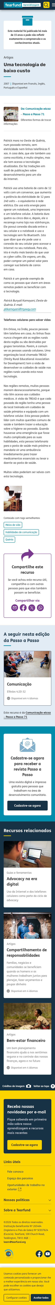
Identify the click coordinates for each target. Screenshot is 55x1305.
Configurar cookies (16, 1297)
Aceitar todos (41, 1297)
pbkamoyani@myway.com (20, 309)
